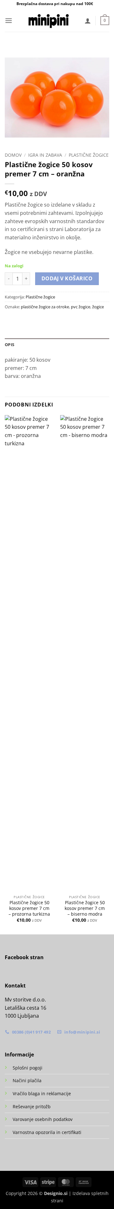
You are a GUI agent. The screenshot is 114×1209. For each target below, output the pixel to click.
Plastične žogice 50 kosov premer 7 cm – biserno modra (85, 908)
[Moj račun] (88, 21)
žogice (98, 307)
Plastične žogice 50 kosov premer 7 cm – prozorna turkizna (29, 908)
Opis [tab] (9, 344)
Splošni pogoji (27, 1068)
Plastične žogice (89, 155)
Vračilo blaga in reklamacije (42, 1093)
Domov (13, 155)
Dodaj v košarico (66, 278)
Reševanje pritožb (32, 1106)
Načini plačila (27, 1080)
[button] (8, 20)
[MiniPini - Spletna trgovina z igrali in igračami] (48, 21)
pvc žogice (80, 307)
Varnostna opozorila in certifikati (47, 1132)
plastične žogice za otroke (45, 307)
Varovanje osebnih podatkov (43, 1119)
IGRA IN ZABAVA (45, 155)
